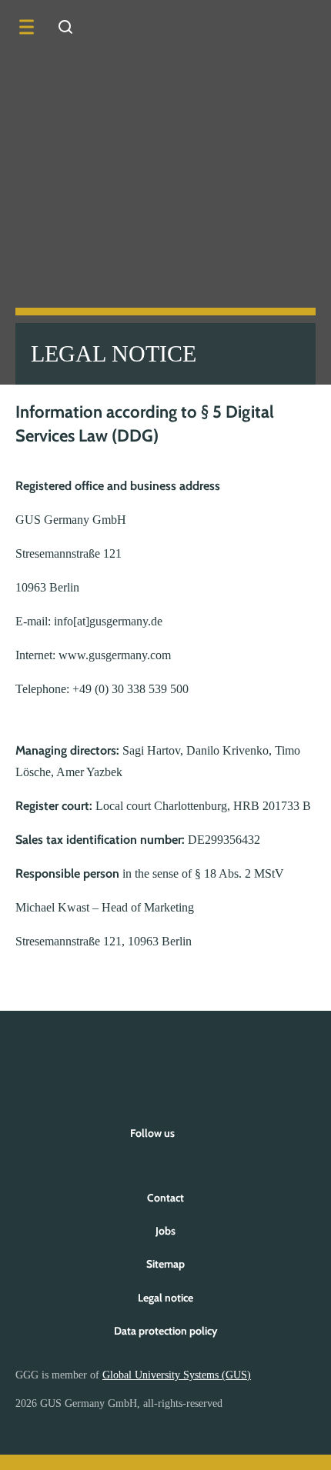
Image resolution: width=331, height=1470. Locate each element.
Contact (165, 1198)
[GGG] (166, 1060)
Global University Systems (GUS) (176, 1375)
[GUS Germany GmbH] (289, 27)
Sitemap (165, 1264)
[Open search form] (65, 26)
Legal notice (165, 1298)
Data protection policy (166, 1331)
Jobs (165, 1231)
